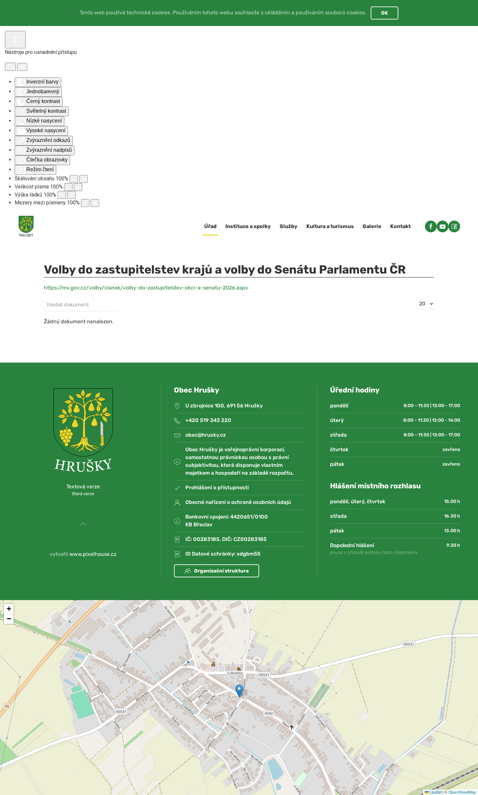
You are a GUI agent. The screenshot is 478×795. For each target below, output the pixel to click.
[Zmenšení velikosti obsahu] (74, 179)
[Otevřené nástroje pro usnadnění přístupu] (15, 39)
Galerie (372, 226)
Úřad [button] (210, 226)
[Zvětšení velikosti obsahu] (83, 179)
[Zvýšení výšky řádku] (71, 195)
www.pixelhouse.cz (92, 554)
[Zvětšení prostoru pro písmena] (95, 203)
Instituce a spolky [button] (248, 226)
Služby (289, 226)
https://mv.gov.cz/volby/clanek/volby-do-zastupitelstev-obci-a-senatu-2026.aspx (146, 288)
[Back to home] (26, 226)
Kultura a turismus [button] (330, 226)
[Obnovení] (10, 67)
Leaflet (435, 792)
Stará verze (83, 493)
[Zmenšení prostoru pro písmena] (85, 203)
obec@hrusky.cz (205, 435)
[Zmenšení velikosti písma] (68, 187)
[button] (82, 524)
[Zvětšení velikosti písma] (78, 187)
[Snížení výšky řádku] (62, 195)
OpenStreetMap (462, 792)
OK (384, 13)
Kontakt (400, 226)
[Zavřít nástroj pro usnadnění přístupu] (22, 67)
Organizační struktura (221, 571)
